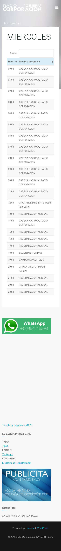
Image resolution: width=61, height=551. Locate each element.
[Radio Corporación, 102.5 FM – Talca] (22, 7)
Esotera (29, 528)
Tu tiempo (7, 454)
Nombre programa (29, 61)
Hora (11, 61)
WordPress (42, 528)
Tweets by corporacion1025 (17, 425)
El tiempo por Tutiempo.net (16, 462)
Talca (5, 446)
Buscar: (14, 53)
